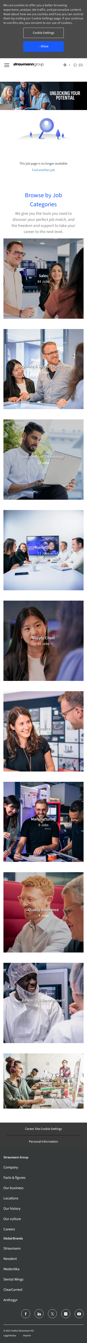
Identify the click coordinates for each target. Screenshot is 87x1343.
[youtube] (79, 1313)
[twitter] (52, 1313)
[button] (67, 64)
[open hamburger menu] (6, 64)
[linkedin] (39, 1313)
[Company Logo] (33, 65)
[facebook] (25, 1313)
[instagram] (65, 1313)
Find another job (43, 170)
